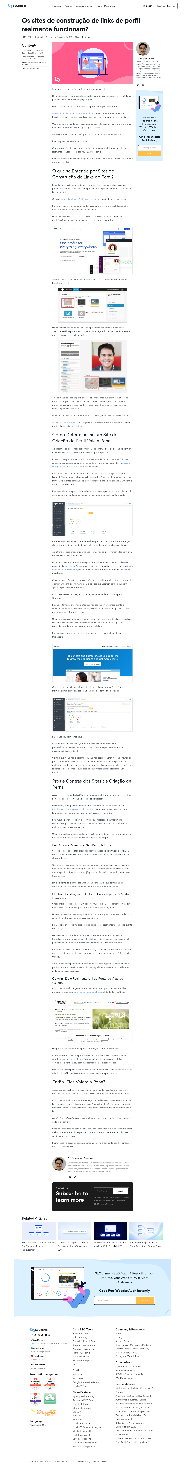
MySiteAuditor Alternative (128, 1366)
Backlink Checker (81, 1333)
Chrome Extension (82, 1408)
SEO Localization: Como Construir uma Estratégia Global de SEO (110, 1244)
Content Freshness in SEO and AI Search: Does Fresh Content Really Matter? (135, 1440)
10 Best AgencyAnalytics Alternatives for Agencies (135, 1390)
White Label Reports (82, 1360)
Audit (149, 153)
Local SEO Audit (80, 1386)
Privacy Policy (84, 1461)
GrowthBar (78, 1419)
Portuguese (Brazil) (125, 1356)
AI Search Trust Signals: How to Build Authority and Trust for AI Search (133, 1397)
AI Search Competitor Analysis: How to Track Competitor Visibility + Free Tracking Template (134, 1415)
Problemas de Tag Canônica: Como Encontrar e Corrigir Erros (145, 1244)
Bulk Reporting (80, 1337)
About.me (86, 633)
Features (56, 5)
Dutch (133, 1352)
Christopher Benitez (43, 37)
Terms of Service (100, 1461)
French (127, 1348)
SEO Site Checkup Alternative (130, 1374)
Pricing (98, 5)
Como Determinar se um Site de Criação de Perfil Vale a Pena (33, 57)
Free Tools (78, 1415)
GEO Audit (78, 1378)
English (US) (128, 1345)
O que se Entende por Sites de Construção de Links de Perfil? (32, 52)
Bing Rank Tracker (81, 1404)
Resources (109, 5)
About (119, 1333)
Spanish (119, 1348)
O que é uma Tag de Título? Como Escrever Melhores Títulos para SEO (74, 1246)
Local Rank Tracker (81, 1423)
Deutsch (146, 1345)
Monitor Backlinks (81, 1352)
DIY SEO (77, 1411)
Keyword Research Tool (84, 1345)
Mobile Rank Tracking (83, 1431)
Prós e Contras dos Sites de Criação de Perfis (34, 63)
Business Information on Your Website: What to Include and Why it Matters (134, 1405)
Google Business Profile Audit (87, 1382)
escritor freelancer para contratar (148, 64)
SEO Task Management (84, 1446)
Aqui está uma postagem (64, 422)
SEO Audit (78, 1374)
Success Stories (84, 5)
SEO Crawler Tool (81, 1356)
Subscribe (120, 1191)
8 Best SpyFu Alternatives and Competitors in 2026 (130, 1425)
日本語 (126, 1352)
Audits (68, 5)
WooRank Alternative (126, 1378)
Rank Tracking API (81, 1435)
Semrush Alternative (125, 1370)
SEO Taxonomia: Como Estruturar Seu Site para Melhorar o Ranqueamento (38, 1246)
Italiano (119, 1352)
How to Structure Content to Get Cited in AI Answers (134, 1432)
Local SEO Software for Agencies (88, 1427)
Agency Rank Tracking (83, 1396)
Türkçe (138, 1356)
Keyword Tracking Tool (83, 1349)
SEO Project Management (85, 1442)
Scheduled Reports (82, 1438)
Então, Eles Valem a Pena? (31, 68)
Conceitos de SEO (64, 37)
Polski (140, 1352)
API (74, 1364)
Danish (138, 1345)
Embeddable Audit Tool (84, 1341)
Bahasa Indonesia (140, 1348)
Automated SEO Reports (84, 1400)
